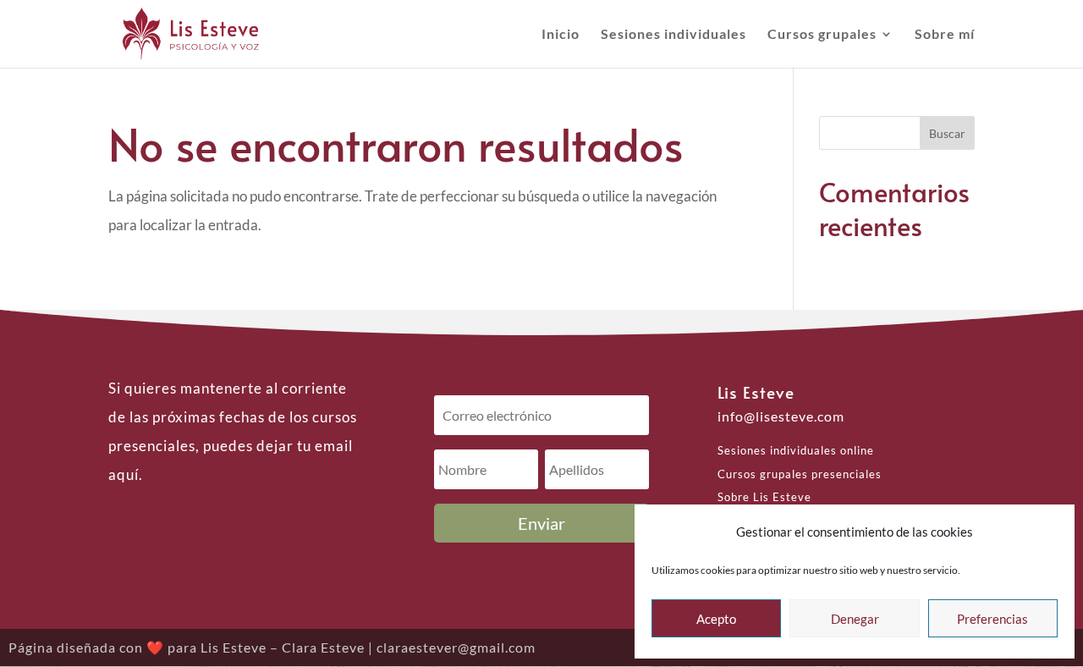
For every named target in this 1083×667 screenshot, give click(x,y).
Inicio (561, 34)
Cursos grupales (822, 34)
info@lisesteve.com (780, 416)
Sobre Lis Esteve (764, 497)
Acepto (716, 618)
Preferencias (992, 618)
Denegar (855, 618)
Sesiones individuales (673, 34)
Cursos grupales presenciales (799, 474)
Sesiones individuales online (795, 450)
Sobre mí (945, 34)
